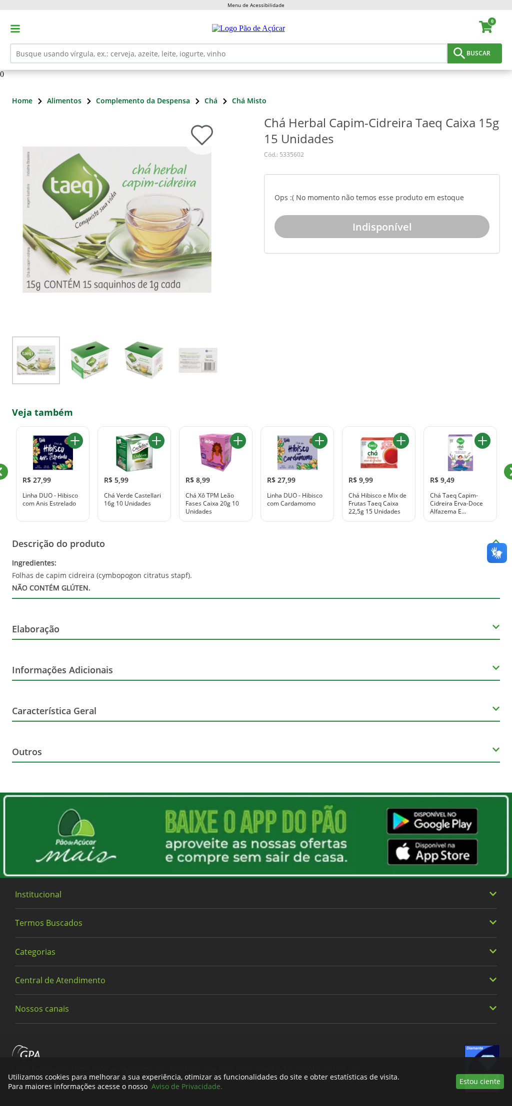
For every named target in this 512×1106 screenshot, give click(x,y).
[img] (256, 835)
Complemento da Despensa (143, 100)
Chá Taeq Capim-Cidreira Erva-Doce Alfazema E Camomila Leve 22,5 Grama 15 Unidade (458, 503)
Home (22, 100)
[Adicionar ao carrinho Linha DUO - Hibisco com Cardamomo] (320, 441)
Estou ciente (480, 1081)
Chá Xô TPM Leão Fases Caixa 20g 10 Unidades (212, 503)
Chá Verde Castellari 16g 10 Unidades (132, 499)
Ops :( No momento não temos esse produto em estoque (369, 197)
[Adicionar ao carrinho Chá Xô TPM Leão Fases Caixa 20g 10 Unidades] (238, 441)
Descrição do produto (58, 544)
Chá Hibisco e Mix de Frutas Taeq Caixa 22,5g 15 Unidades (377, 503)
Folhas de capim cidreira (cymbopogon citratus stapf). (102, 575)
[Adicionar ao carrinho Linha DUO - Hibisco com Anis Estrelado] (75, 441)
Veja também (42, 412)
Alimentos (64, 100)
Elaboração (36, 629)
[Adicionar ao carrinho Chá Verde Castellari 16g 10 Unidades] (156, 441)
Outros (27, 752)
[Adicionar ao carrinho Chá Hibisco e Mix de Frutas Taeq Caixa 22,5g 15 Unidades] (401, 441)
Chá (211, 100)
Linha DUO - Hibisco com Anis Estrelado (50, 499)
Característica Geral (54, 711)
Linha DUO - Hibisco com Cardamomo (294, 499)
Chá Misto (249, 100)
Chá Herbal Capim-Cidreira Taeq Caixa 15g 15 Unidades (381, 131)
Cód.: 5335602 (284, 154)
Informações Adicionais (62, 670)
